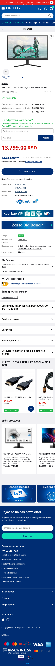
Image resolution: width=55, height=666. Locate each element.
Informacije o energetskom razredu (26, 284)
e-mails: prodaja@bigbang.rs (14, 555)
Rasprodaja (44, 23)
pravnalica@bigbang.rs (11, 559)
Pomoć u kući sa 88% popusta (6, 77)
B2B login (5, 635)
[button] (27, 265)
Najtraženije (31, 23)
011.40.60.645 (21, 192)
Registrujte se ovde (33, 162)
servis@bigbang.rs (9, 573)
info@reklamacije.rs (10, 568)
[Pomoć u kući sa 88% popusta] (6, 71)
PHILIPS (5, 84)
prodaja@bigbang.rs (24, 195)
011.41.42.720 (20, 184)
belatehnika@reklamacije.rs (13, 564)
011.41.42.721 (20, 188)
